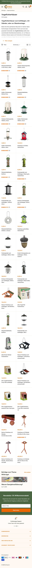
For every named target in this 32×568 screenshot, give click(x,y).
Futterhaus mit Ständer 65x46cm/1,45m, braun (23, 433)
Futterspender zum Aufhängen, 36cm (22, 331)
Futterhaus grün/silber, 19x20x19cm (23, 229)
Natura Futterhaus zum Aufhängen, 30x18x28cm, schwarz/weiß (23, 382)
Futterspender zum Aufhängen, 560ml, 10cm (7, 253)
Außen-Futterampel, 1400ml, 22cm (22, 119)
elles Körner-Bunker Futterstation (6, 355)
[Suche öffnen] (23, 7)
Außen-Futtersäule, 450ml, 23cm (6, 146)
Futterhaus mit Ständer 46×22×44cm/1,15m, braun (23, 460)
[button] (4, 70)
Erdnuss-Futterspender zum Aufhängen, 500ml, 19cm (7, 280)
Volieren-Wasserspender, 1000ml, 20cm (23, 66)
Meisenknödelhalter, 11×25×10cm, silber (6, 66)
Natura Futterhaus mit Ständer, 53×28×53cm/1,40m (7, 434)
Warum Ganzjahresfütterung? (12, 484)
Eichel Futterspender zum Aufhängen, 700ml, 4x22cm (23, 254)
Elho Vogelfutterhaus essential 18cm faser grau (7, 407)
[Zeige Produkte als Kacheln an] (27, 44)
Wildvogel (3, 10)
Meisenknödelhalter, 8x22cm (6, 173)
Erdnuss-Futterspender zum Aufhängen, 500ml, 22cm (23, 202)
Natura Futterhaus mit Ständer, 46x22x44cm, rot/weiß (7, 460)
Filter (5, 44)
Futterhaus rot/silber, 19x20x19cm (22, 146)
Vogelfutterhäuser (11, 10)
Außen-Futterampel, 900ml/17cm (6, 93)
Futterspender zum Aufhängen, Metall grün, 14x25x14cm (23, 174)
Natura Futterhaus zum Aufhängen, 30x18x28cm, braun (7, 306)
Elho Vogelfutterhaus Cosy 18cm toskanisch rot (23, 408)
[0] (29, 7)
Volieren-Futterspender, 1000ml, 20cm (7, 119)
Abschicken (16, 510)
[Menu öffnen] (2, 6)
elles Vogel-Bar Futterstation (21, 305)
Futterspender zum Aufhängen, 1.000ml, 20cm (6, 202)
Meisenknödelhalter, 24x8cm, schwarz (6, 229)
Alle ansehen (27, 472)
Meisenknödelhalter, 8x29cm (6, 331)
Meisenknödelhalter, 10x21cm (22, 93)
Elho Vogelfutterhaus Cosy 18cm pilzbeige (6, 381)
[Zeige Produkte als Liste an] (30, 44)
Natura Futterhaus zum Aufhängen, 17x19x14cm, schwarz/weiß (23, 356)
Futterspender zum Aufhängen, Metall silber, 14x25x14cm (23, 280)
